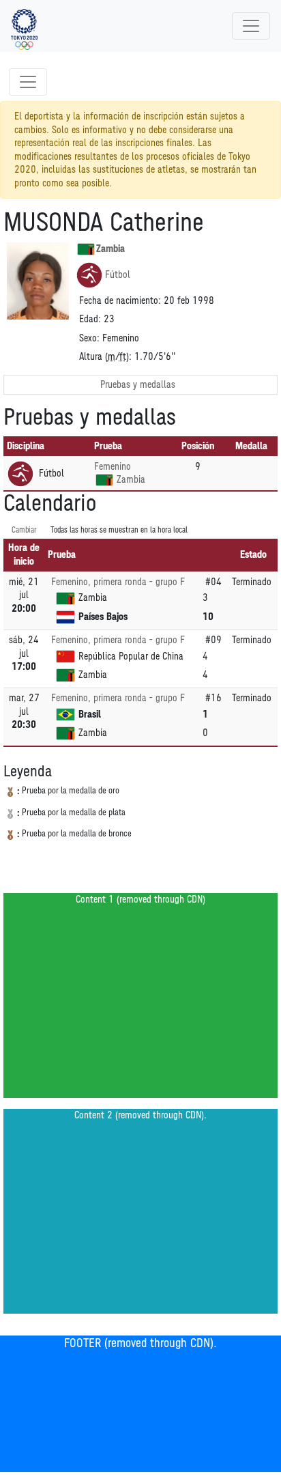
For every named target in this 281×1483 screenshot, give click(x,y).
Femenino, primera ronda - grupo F (118, 582)
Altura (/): (105, 356)
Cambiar (24, 530)
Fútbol (117, 274)
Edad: (90, 319)
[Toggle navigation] (251, 26)
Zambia (110, 248)
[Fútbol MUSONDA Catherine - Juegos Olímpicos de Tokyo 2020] (24, 25)
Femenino (112, 466)
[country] (104, 480)
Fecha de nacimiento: (120, 300)
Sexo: (89, 338)
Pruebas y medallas (137, 384)
